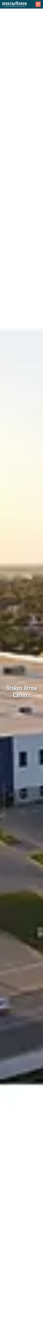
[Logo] (15, 4)
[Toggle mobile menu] (38, 4)
